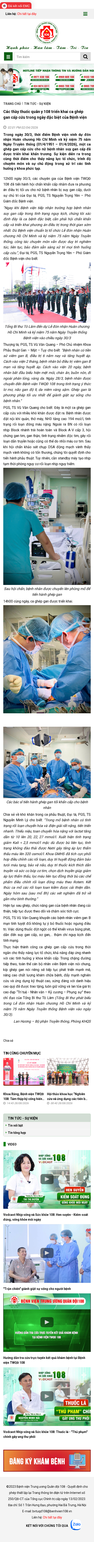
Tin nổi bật (15, 1125)
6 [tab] (51, 91)
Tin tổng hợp (17, 1132)
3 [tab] (38, 91)
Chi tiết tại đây (27, 14)
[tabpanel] (47, 79)
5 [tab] (47, 91)
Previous (8, 79)
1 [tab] (29, 91)
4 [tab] (42, 91)
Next (85, 79)
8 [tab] (60, 91)
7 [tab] (55, 91)
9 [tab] (64, 91)
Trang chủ (12, 104)
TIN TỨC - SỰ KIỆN (37, 104)
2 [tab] (33, 91)
